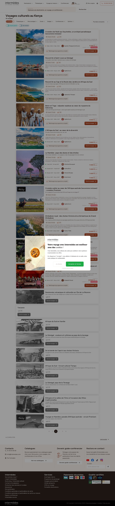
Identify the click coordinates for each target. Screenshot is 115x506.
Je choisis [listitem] (59, 264)
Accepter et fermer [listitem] (74, 264)
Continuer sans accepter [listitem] (67, 268)
